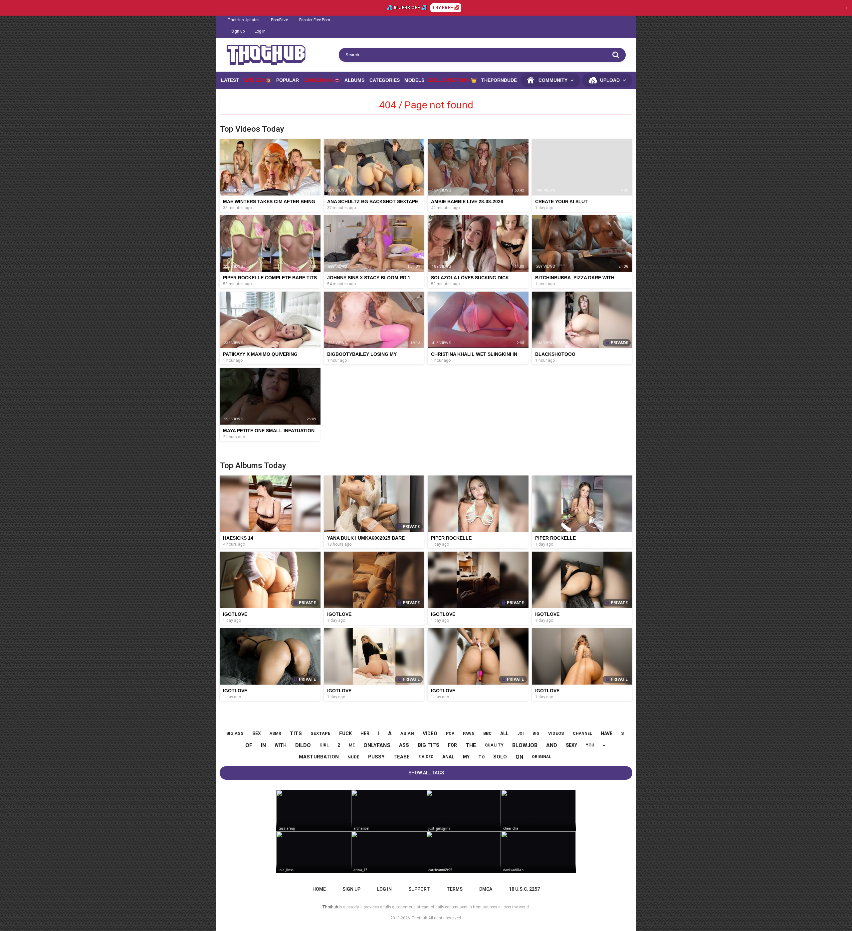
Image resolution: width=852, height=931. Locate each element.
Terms (455, 889)
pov (450, 733)
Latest (230, 80)
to (481, 756)
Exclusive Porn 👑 (453, 80)
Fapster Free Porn (314, 20)
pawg (469, 733)
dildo (303, 745)
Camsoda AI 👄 (322, 80)
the (471, 745)
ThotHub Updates (244, 20)
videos (556, 733)
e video (426, 756)
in (263, 745)
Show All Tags (426, 772)
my (466, 756)
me (352, 745)
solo (500, 757)
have (606, 733)
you (590, 744)
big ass (235, 733)
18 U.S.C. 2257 (524, 889)
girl (324, 745)
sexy (571, 745)
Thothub (419, 918)
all (504, 733)
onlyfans (376, 745)
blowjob (524, 745)
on (519, 757)
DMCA (485, 889)
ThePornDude (499, 80)
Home (319, 889)
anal (448, 756)
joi (520, 733)
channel (582, 733)
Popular (287, 80)
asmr (275, 733)
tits (296, 733)
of (248, 745)
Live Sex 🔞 (257, 80)
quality (494, 744)
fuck (345, 733)
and (551, 745)
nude (353, 756)
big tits (428, 745)
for (452, 745)
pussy (376, 757)
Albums (354, 80)
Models (414, 80)
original (541, 756)
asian (407, 733)
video (430, 733)
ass (404, 745)
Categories (384, 80)
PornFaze (279, 20)
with (281, 745)
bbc (487, 733)
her (364, 733)
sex (256, 733)
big (535, 733)
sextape (320, 733)
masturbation (319, 757)
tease (401, 757)
